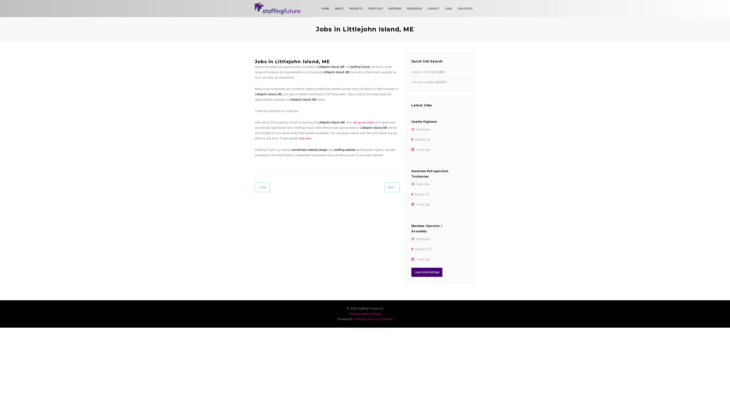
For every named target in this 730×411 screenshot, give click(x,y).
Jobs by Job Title (423, 72)
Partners (394, 8)
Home (325, 8)
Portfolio (375, 8)
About (339, 8)
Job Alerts (464, 8)
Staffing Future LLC (366, 319)
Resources (414, 8)
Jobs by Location (423, 82)
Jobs (448, 8)
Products (356, 8)
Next (391, 187)
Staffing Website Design (365, 314)
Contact (433, 8)
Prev (264, 187)
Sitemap (387, 319)
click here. (305, 138)
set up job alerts (363, 122)
